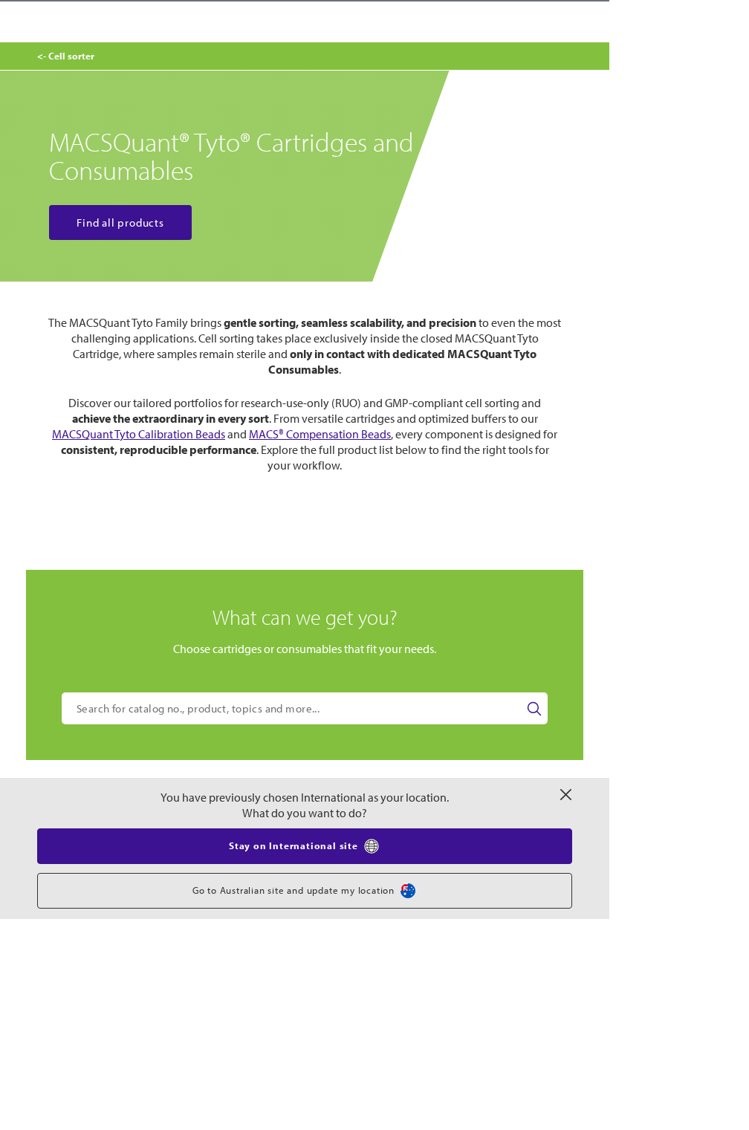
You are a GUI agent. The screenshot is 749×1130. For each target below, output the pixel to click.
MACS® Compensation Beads (320, 433)
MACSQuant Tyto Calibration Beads (138, 433)
